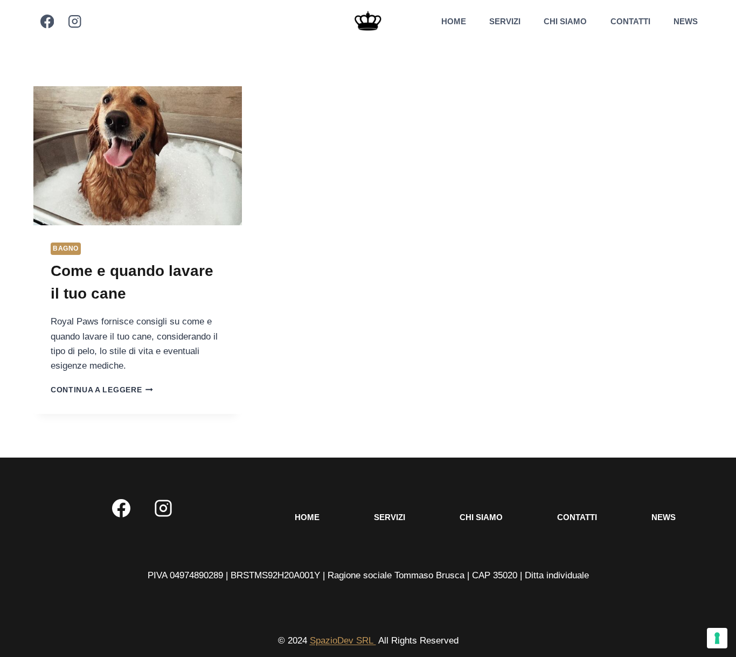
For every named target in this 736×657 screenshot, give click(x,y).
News (685, 21)
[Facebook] (47, 22)
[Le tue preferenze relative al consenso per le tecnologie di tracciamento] (717, 638)
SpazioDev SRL (343, 640)
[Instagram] (74, 22)
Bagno (66, 248)
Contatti (630, 21)
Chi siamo (565, 21)
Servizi (504, 21)
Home (453, 21)
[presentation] (137, 155)
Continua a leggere (102, 390)
